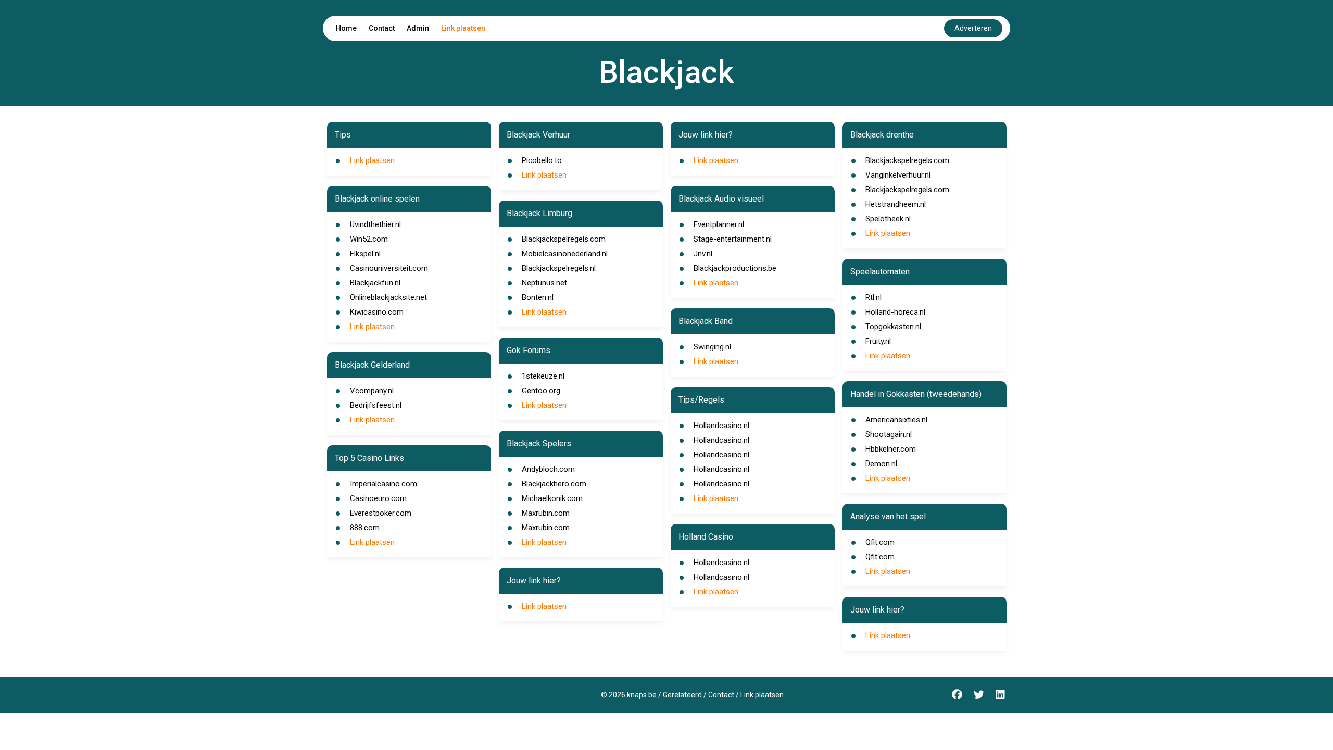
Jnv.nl (703, 253)
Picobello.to (542, 160)
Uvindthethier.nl (375, 224)
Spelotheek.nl (888, 218)
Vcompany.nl (372, 390)
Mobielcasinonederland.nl (565, 253)
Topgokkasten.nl (893, 326)
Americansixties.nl (896, 419)
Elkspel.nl (365, 253)
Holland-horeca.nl (895, 312)
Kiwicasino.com (377, 312)
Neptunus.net (544, 283)
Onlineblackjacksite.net (388, 297)
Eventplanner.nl (719, 224)
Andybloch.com (548, 469)
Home (346, 28)
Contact (382, 28)
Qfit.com (880, 542)
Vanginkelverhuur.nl (897, 175)
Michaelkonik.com (552, 498)
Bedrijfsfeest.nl (375, 405)
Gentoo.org (541, 390)
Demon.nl (881, 463)
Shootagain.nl (888, 434)
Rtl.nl (873, 297)
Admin (418, 28)
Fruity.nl (878, 341)
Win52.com (369, 239)
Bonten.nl (538, 297)
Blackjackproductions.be (735, 268)
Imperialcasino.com (383, 484)
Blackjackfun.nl (375, 283)
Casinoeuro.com (378, 498)
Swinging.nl (712, 347)
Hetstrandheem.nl (895, 204)
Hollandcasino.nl (721, 425)
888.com (365, 527)
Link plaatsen (463, 28)
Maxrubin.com (546, 513)
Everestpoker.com (380, 513)
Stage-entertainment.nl (733, 239)
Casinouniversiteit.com (389, 268)
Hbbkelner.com (890, 449)
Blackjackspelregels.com (564, 239)
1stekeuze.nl (543, 376)
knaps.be (642, 695)
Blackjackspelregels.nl (559, 268)
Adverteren (973, 28)
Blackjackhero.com (554, 484)
